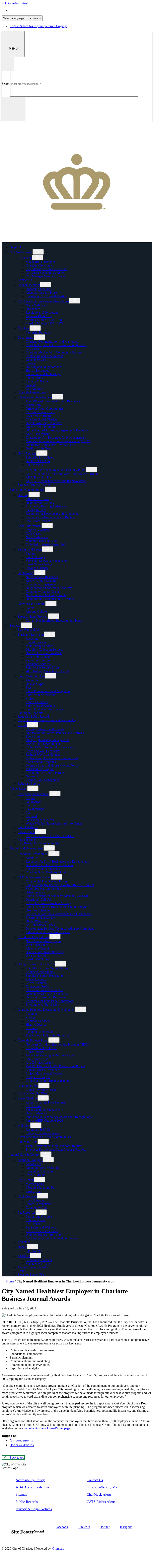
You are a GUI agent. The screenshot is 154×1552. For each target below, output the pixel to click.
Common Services (37, 1021)
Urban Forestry (35, 892)
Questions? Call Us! (38, 899)
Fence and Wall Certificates (43, 751)
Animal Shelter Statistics (33, 1267)
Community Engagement (41, 584)
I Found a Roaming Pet (40, 1187)
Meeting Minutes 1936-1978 (44, 319)
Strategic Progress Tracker (34, 484)
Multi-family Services (39, 646)
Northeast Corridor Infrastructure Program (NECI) (57, 1044)
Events (30, 608)
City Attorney (34, 388)
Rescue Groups (35, 1175)
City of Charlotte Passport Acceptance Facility (47, 720)
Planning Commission (40, 1031)
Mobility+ (24, 1125)
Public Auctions (36, 979)
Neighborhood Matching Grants (46, 595)
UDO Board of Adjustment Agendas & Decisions (57, 430)
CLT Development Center (34, 877)
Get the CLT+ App (38, 461)
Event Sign (33, 736)
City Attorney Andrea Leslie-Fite (46, 269)
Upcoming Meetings (39, 289)
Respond (31, 816)
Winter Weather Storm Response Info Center (54, 823)
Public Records (27, 1502)
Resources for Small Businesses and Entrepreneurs (58, 861)
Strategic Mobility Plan (32, 1093)
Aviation (31, 385)
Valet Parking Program (40, 769)
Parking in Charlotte (30, 713)
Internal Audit (34, 377)
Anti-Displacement (38, 434)
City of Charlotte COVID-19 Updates (50, 836)
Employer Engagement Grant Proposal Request (56, 1149)
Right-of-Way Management (43, 780)
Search (6, 83)
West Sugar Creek (37, 944)
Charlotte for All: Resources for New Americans (56, 437)
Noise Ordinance (36, 305)
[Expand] (38, 252)
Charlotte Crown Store (32, 392)
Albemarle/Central (37, 948)
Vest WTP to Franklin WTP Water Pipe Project (55, 1066)
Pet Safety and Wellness (41, 1227)
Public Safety (18, 788)
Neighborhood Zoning (40, 502)
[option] (81, 10)
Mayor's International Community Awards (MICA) (58, 441)
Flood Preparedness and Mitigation (48, 691)
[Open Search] (8, 64)
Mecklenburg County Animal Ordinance (51, 1238)
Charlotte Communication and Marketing (52, 341)
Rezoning (32, 1028)
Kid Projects (33, 1251)
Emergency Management (33, 794)
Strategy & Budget (37, 381)
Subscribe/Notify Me (102, 1487)
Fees (28, 687)
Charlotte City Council (40, 265)
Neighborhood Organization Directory (50, 598)
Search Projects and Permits (43, 888)
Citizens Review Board (40, 412)
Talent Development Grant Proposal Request (54, 1146)
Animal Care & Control (25, 1154)
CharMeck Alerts (99, 1494)
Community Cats (36, 1207)
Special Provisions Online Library (47, 968)
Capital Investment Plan (41, 1089)
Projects (31, 698)
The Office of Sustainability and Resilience (53, 401)
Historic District (36, 1024)
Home (10, 1281)
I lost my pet (33, 1191)
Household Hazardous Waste (44, 653)
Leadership (25, 257)
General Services (36, 359)
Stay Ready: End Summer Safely (38, 843)
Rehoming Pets (35, 1220)
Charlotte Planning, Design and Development (46, 1009)
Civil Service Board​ (38, 415)
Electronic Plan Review (41, 917)
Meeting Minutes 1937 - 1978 (44, 323)
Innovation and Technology (43, 374)
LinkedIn (84, 1527)
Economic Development (33, 854)
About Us (32, 680)
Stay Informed (35, 809)
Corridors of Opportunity (33, 937)
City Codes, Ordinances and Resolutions (43, 301)
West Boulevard (36, 955)
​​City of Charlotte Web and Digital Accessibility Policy (52, 469)
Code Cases (33, 533)
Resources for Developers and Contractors (52, 513)
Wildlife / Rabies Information (44, 1234)
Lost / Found (26, 1180)
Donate (22, 1247)
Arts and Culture (36, 611)
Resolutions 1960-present (42, 312)
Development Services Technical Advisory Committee (60, 928)
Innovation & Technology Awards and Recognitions (59, 1117)
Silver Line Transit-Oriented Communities (44, 1137)
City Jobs (23, 328)
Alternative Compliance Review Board (50, 444)
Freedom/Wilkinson (38, 959)
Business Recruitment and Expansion (49, 865)
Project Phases (35, 1051)
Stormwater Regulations (41, 705)
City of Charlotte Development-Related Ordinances (58, 914)
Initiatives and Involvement (35, 397)
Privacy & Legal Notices (34, 1509)
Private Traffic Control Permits (45, 772)
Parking (30, 553)
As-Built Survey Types (40, 925)
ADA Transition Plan (39, 477)
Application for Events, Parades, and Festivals (55, 733)
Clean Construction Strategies (44, 990)
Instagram (126, 1527)
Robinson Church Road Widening (47, 1080)
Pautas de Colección (38, 660)
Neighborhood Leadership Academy (49, 588)
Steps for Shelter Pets (31, 1274)
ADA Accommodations (33, 1487)
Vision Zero (33, 405)
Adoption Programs (30, 1160)
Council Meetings (29, 285)
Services (15, 625)
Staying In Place (36, 510)
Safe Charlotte (27, 839)
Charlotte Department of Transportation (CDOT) (56, 345)
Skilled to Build (27, 1142)
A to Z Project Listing (39, 1062)
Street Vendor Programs (41, 762)
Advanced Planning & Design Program (50, 1055)
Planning (31, 1013)
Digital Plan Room (37, 921)
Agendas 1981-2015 (39, 316)
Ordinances (33, 309)
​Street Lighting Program (33, 616)
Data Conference (36, 1113)
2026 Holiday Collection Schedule (47, 671)
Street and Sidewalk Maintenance (47, 560)
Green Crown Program (40, 426)
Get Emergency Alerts (40, 819)
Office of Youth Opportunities (44, 408)
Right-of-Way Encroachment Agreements (52, 758)
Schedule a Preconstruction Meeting (48, 903)
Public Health (26, 832)
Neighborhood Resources (42, 577)
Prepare (30, 798)
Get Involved (26, 573)
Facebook (62, 1527)
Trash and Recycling (31, 634)
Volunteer (24, 1242)
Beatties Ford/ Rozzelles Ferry (45, 952)
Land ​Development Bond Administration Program (57, 906)
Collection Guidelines (39, 656)
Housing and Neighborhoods (44, 367)
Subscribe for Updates (40, 457)
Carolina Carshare (37, 568)
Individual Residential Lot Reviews (48, 932)
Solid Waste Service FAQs (42, 667)
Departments (26, 337)
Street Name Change (39, 564)
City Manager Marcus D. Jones (45, 276)
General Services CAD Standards (47, 993)
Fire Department (28, 827)
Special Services (36, 642)
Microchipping (35, 1184)
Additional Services (38, 664)
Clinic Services (27, 1196)
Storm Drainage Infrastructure (44, 709)
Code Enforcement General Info (46, 544)
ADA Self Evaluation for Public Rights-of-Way (56, 481)
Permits (22, 725)
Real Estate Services (38, 521)
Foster (21, 1271)
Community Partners (39, 1260)
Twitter (104, 1527)
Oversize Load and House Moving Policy (52, 765)
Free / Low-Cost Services (42, 1231)
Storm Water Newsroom (41, 694)
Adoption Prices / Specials (42, 1167)
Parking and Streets (30, 549)
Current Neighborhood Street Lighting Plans (54, 620)
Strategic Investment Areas (42, 1133)
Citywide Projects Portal (33, 1040)
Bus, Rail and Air (29, 629)
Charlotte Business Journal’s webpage (46, 1428)
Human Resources (37, 370)
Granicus (58, 1548)
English (38, 10)
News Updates (27, 453)
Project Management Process (44, 1073)
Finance (31, 363)
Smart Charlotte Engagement (44, 1109)
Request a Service (29, 783)
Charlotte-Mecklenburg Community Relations (55, 352)
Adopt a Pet (33, 1164)
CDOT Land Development (43, 743)
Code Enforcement (30, 526)
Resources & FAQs (38, 1129)
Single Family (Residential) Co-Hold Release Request (60, 885)
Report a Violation (37, 530)
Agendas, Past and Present (42, 292)
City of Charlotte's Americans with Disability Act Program (62, 473)
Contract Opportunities (40, 972)
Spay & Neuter (35, 1200)
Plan (28, 812)
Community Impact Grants (42, 591)
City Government (21, 252)
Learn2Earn (33, 1106)
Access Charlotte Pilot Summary (46, 1102)
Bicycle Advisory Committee (44, 423)
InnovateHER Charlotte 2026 (44, 1120)
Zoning (30, 1017)
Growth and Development (26, 848)
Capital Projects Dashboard (43, 1070)
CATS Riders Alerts (101, 1502)
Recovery (32, 805)
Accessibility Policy (30, 1480)
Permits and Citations (39, 1216)
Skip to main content (15, 3)
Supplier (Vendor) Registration (45, 975)
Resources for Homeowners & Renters (50, 517)
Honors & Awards (22, 1445)
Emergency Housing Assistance (46, 506)
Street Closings (35, 557)
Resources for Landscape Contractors (49, 1001)
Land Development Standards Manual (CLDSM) (57, 896)
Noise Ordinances (37, 537)
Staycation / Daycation (40, 1171)
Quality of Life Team (39, 448)
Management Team (38, 1263)
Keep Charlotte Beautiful (41, 580)
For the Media (35, 464)
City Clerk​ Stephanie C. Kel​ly (45, 272)
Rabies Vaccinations (38, 1204)
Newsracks (33, 776)
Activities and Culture (31, 604)
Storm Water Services (31, 676)
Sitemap (21, 1494)
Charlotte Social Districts (41, 419)
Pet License (33, 1223)
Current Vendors (36, 983)
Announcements (21, 1440)
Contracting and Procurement (44, 356)
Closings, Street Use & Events (45, 729)
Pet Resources (26, 1212)
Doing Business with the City (36, 964)
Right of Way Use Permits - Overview (50, 747)
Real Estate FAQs (37, 1059)
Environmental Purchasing (42, 1004)
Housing (23, 495)
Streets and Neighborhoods (27, 489)
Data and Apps (35, 684)
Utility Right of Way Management (47, 740)
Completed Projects (38, 1077)
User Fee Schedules (38, 910)
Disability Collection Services (44, 649)
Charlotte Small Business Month (46, 872)
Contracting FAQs (37, 986)
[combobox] (22, 18)
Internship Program (38, 332)
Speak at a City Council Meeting (46, 296)
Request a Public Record (33, 716)
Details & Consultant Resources (46, 997)
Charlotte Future (28, 1085)
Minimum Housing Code (41, 540)
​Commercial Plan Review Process (47, 881)
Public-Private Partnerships (43, 868)
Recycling (32, 638)
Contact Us (25, 280)
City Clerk (32, 348)
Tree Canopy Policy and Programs (47, 1035)
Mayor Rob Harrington (40, 261)
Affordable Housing (38, 499)
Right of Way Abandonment (43, 754)
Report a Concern (37, 702)
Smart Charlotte (27, 1098)
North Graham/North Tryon (43, 941)
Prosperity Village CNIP (41, 1048)
